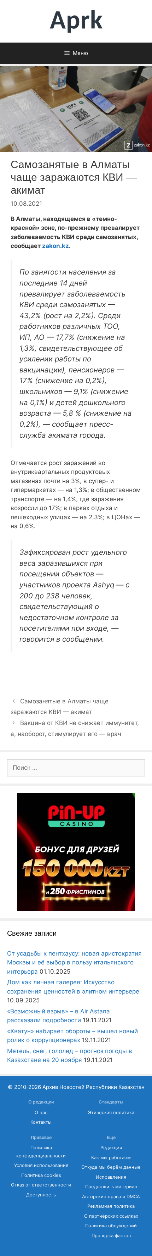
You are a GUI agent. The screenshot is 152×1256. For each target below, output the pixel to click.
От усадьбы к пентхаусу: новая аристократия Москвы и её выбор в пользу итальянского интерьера (74, 962)
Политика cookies (41, 1175)
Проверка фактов (111, 1235)
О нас (41, 1112)
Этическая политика (111, 1112)
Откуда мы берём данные (111, 1167)
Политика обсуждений (111, 1225)
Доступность (41, 1194)
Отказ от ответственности (41, 1185)
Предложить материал (111, 1186)
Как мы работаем (111, 1157)
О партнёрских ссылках (111, 1216)
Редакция (111, 1147)
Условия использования (41, 1165)
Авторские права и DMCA (111, 1196)
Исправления (111, 1177)
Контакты (41, 1122)
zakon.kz (55, 245)
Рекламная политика (111, 1206)
